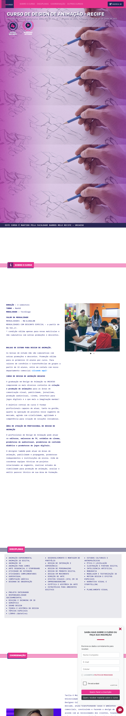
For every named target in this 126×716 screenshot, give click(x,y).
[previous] (68, 327)
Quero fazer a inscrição (100, 692)
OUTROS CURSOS (75, 4)
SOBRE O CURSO (28, 4)
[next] (115, 327)
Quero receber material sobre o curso (100, 697)
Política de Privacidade (103, 675)
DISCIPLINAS (43, 4)
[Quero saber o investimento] (120, 710)
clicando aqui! (39, 371)
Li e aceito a (98, 675)
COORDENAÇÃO (58, 4)
